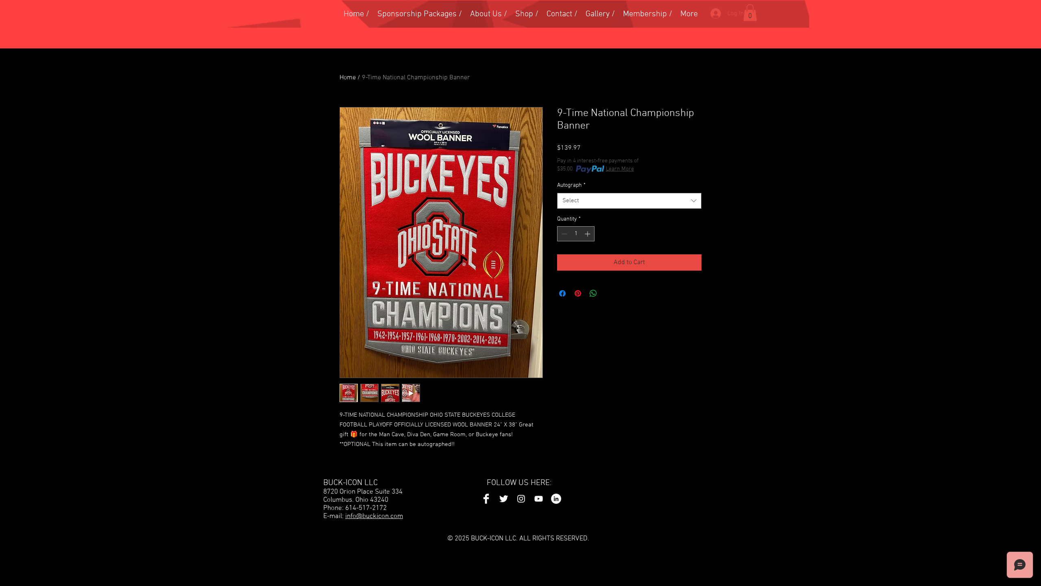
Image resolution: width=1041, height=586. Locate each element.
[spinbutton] (575, 234)
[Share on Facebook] (562, 293)
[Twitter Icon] (504, 499)
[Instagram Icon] (521, 499)
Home (348, 78)
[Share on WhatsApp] (593, 293)
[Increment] (588, 234)
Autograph (571, 185)
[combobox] (629, 201)
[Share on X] (609, 293)
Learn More (620, 169)
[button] (750, 12)
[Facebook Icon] (486, 499)
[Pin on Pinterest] (578, 293)
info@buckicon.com (374, 516)
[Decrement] (563, 234)
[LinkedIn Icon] (556, 499)
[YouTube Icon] (539, 499)
